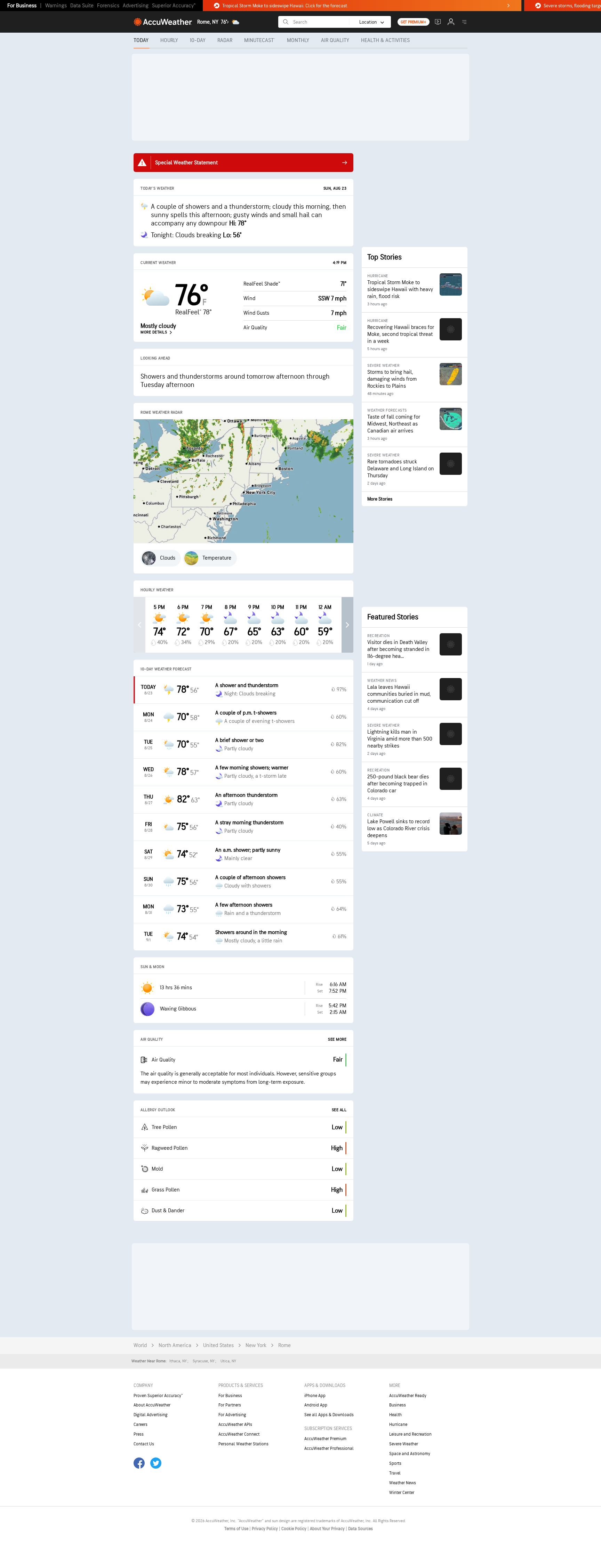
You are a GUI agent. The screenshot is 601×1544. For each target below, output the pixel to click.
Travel (395, 1473)
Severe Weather (403, 1444)
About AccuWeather (152, 1405)
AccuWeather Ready (407, 1395)
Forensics (108, 5)
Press (139, 1434)
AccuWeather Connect (238, 1434)
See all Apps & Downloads (329, 1415)
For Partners (229, 1405)
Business (397, 1405)
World (140, 1345)
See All (339, 1110)
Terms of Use (236, 1528)
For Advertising (232, 1415)
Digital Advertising (151, 1415)
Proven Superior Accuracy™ (158, 1395)
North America (175, 1345)
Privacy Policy (265, 1528)
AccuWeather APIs (235, 1424)
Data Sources (360, 1528)
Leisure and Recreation (410, 1434)
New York (256, 1345)
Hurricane (398, 1424)
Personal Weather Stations (243, 1444)
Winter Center (401, 1492)
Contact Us (144, 1444)
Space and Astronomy (409, 1453)
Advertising (136, 5)
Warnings (56, 5)
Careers (140, 1424)
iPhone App (315, 1395)
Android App (315, 1405)
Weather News (402, 1483)
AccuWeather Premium (325, 1439)
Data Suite (82, 5)
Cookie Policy (294, 1528)
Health (395, 1415)
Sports (395, 1463)
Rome (284, 1345)
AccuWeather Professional (329, 1448)
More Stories (379, 499)
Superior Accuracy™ (173, 5)
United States (218, 1345)
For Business (22, 5)
